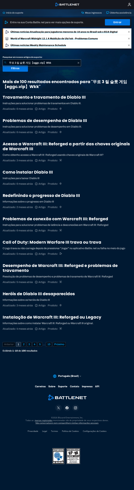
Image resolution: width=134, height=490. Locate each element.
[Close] (128, 31)
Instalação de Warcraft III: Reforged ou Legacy (52, 317)
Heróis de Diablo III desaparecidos (39, 294)
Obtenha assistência (120, 12)
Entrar (117, 22)
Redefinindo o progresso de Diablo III (41, 195)
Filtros (15, 68)
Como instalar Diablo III (28, 172)
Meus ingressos (93, 12)
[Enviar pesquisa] (5, 62)
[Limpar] (78, 62)
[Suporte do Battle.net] (61, 253)
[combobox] (42, 62)
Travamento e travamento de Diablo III (44, 97)
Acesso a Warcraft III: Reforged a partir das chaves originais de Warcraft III (66, 146)
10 (48, 344)
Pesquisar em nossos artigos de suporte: (22, 57)
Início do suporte (14, 12)
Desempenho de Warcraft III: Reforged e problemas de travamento (60, 268)
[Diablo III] (61, 108)
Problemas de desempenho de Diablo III (45, 120)
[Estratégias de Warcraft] (61, 160)
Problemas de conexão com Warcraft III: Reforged (55, 219)
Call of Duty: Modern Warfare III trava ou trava (52, 242)
